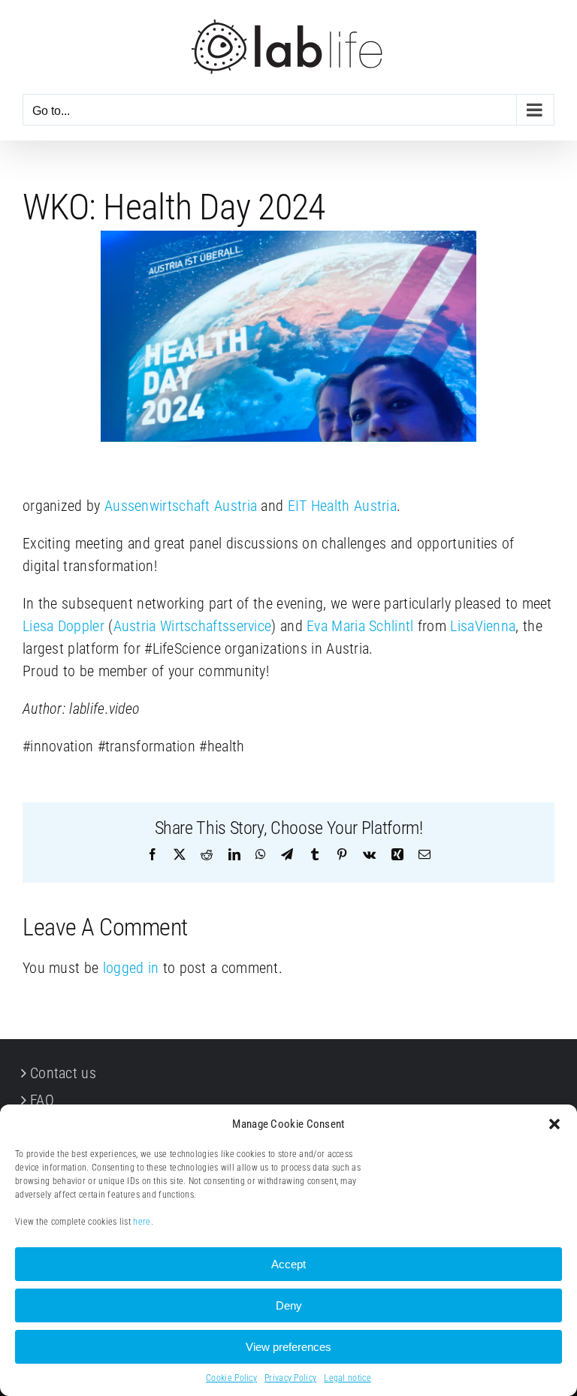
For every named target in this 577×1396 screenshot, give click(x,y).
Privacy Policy (290, 1378)
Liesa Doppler (63, 626)
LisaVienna (482, 626)
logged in (131, 968)
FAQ (42, 1100)
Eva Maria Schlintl (360, 626)
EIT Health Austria (342, 506)
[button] (554, 1124)
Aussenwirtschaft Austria (180, 506)
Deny (289, 1305)
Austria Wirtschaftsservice (192, 626)
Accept (288, 1264)
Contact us (63, 1073)
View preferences (288, 1346)
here (141, 1221)
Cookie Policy (231, 1378)
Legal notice (347, 1378)
